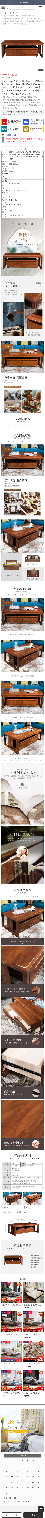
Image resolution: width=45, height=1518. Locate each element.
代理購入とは (11, 135)
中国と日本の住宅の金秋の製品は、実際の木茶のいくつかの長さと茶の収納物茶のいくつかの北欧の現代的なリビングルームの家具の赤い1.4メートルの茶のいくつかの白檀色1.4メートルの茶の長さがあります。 (22, 19)
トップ (3, 13)
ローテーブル (15, 13)
